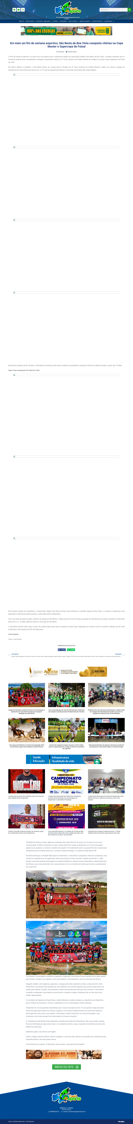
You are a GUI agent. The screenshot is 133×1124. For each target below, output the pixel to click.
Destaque (30, 21)
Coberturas (97, 21)
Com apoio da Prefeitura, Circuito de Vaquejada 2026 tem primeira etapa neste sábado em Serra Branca (26, 746)
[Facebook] (14, 10)
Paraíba (63, 21)
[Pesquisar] (129, 10)
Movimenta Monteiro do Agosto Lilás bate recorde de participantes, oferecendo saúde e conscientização (106, 746)
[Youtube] (18, 10)
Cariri (55, 21)
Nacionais (73, 21)
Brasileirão (85, 21)
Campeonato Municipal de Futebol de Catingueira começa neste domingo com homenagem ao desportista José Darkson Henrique (64, 798)
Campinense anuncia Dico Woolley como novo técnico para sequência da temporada (26, 797)
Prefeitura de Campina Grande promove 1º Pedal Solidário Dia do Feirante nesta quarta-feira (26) (104, 832)
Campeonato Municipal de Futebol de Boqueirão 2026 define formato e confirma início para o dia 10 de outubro (106, 798)
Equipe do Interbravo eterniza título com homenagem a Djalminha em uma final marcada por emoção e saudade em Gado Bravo (27, 711)
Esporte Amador (43, 21)
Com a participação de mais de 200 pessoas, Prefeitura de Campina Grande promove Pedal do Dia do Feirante (66, 711)
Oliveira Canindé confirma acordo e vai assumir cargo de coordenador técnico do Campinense (25, 832)
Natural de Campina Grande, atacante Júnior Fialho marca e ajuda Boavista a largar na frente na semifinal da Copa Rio (66, 746)
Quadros (108, 21)
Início (21, 21)
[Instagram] (23, 10)
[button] (62, 649)
